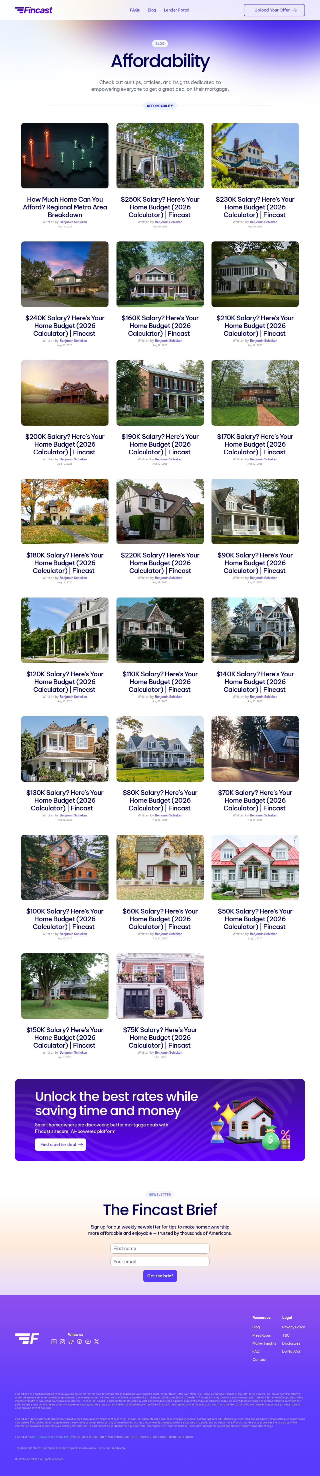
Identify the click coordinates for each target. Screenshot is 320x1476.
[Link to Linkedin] (54, 1342)
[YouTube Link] (88, 1342)
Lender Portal (176, 10)
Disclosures (291, 1343)
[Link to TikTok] (71, 1342)
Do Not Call (291, 1351)
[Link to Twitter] (97, 1342)
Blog (152, 10)
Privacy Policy (293, 1327)
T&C (286, 1335)
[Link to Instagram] (63, 1342)
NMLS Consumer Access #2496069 (52, 1437)
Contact (259, 1359)
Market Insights (264, 1343)
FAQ (255, 1351)
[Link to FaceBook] (79, 1342)
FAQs (135, 10)
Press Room (261, 1335)
